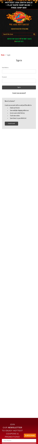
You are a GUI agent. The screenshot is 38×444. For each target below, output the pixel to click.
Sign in (13, 29)
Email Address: (5, 67)
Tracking (25, 29)
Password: (4, 77)
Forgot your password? (19, 93)
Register (18, 29)
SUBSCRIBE (30, 435)
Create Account (11, 123)
